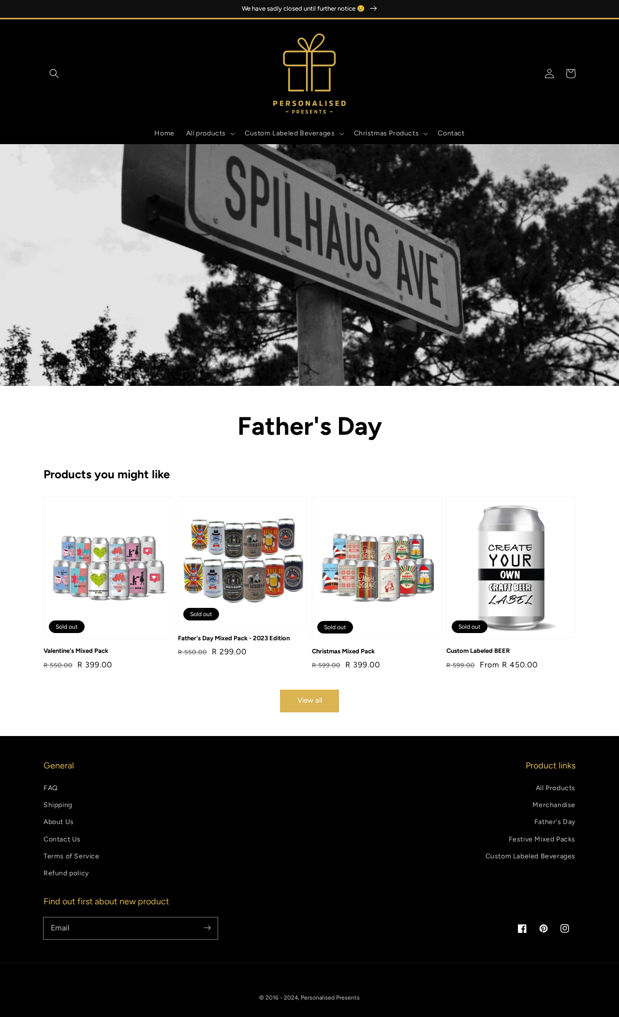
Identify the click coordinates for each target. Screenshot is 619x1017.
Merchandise (553, 805)
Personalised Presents (330, 997)
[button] (54, 73)
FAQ (51, 788)
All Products (555, 788)
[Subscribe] (207, 928)
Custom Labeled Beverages (530, 856)
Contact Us (62, 839)
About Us (59, 822)
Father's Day (554, 822)
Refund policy (66, 873)
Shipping (58, 805)
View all (309, 700)
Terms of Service (72, 856)
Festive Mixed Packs (542, 839)
